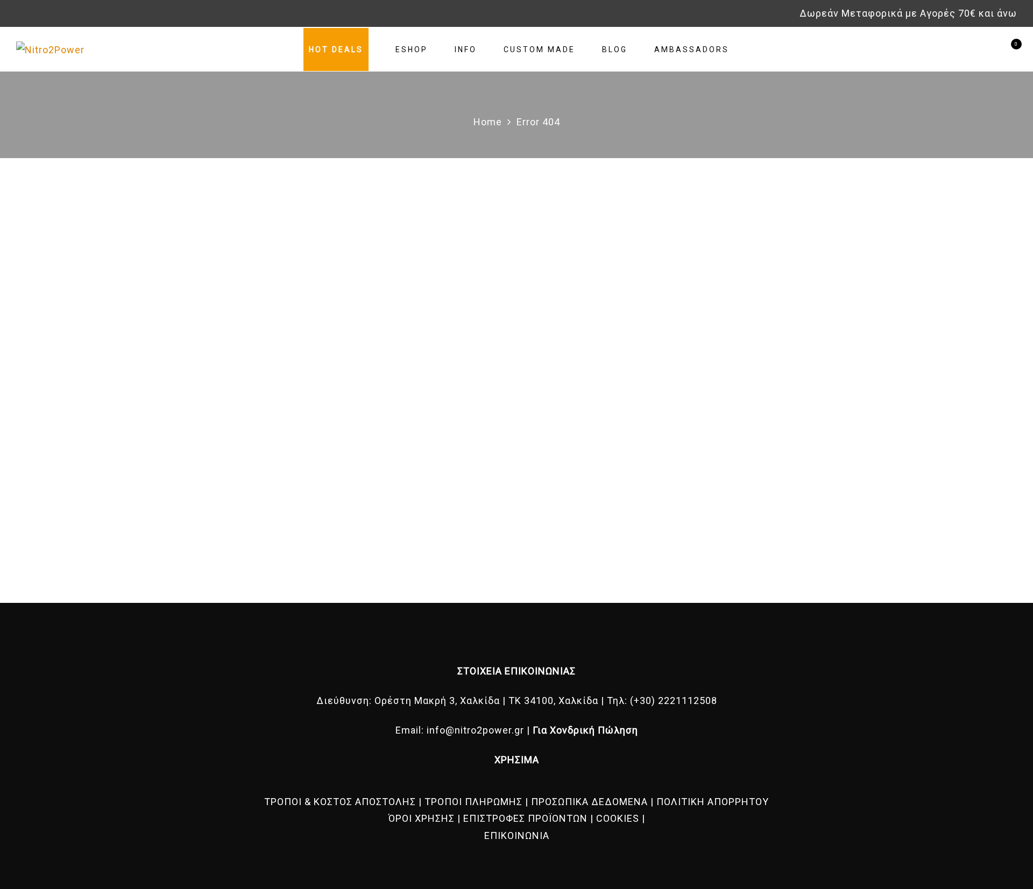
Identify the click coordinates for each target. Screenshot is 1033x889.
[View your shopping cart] (1007, 49)
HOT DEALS (336, 49)
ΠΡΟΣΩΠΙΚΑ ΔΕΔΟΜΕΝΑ (589, 801)
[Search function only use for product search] (969, 49)
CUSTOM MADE (539, 49)
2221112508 (687, 700)
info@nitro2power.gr (475, 730)
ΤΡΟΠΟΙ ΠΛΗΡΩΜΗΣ (473, 801)
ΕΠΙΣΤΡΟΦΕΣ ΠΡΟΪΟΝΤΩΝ (525, 818)
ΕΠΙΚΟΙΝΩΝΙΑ (516, 835)
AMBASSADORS (691, 49)
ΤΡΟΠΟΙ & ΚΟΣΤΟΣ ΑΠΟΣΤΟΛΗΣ (340, 801)
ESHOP (411, 49)
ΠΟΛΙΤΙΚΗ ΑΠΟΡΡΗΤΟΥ (712, 801)
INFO (466, 49)
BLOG (614, 49)
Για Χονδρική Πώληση (585, 730)
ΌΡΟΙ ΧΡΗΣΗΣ (421, 818)
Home (487, 121)
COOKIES (617, 818)
